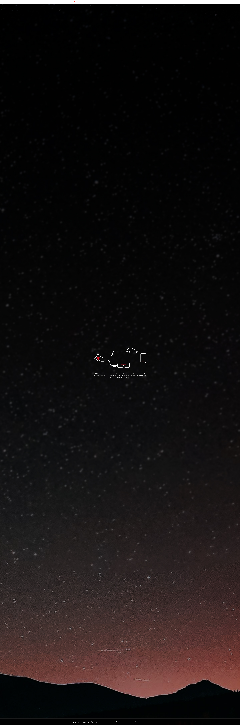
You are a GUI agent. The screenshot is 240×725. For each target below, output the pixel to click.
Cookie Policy (94, 722)
